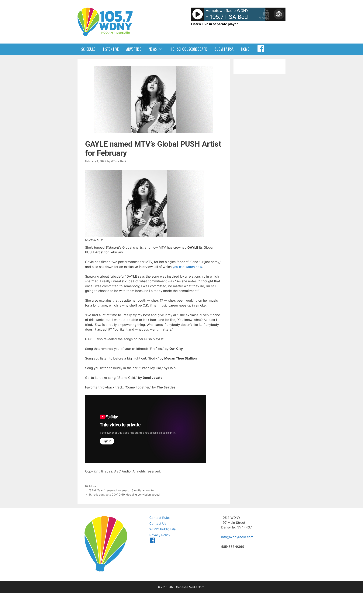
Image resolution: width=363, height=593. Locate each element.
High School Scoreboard (188, 49)
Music (93, 486)
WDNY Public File (162, 529)
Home (245, 49)
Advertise (133, 49)
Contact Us (157, 523)
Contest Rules (160, 518)
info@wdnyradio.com (237, 537)
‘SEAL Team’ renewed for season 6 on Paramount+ (121, 490)
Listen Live (111, 49)
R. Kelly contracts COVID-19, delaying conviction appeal (124, 494)
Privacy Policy (159, 535)
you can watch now (187, 267)
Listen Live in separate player (214, 24)
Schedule (88, 49)
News (153, 49)
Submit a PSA (224, 49)
